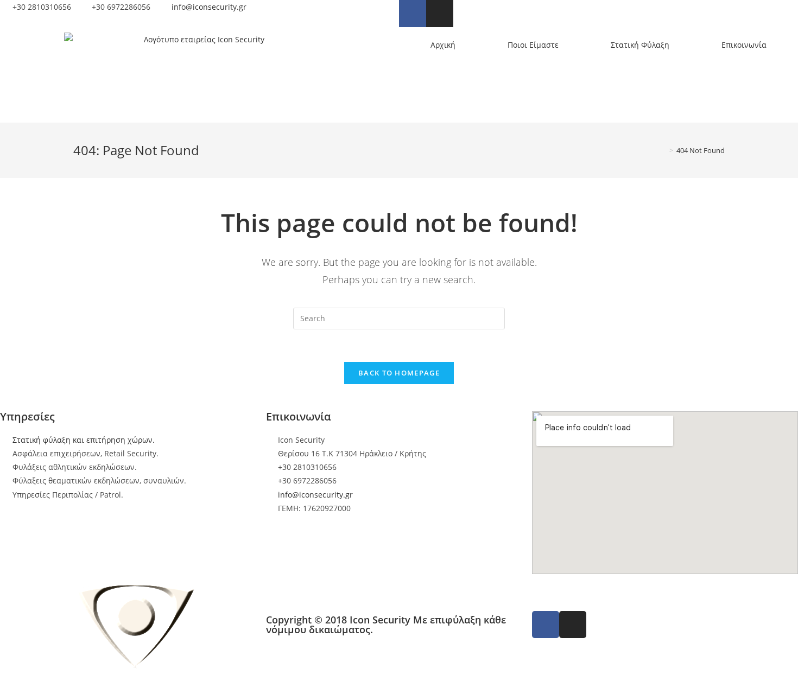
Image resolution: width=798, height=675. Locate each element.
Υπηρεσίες (27, 416)
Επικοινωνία (744, 45)
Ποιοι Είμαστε (533, 45)
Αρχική (442, 45)
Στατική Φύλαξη (640, 45)
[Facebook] (412, 13)
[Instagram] (439, 13)
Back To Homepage (399, 373)
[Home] (663, 150)
